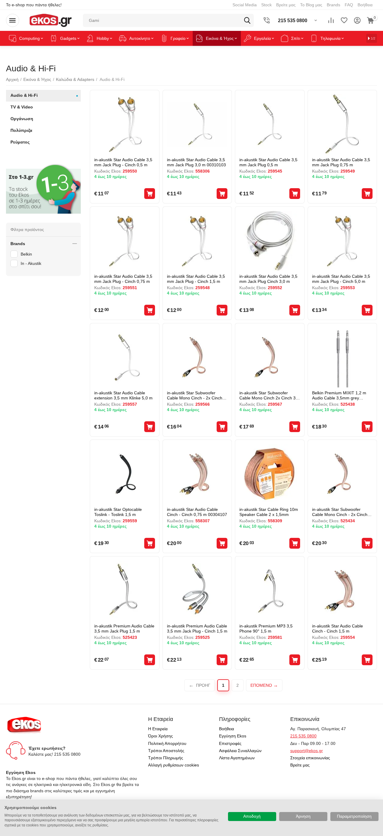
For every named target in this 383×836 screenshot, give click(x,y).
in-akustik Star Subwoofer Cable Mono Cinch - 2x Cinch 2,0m (194, 395)
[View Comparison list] (331, 20)
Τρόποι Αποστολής (166, 750)
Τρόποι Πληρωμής (165, 757)
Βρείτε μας (286, 4)
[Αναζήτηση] (247, 20)
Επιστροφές (230, 743)
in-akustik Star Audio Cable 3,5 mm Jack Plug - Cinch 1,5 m (196, 279)
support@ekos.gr (306, 750)
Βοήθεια (365, 4)
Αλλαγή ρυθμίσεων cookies (173, 765)
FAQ (349, 4)
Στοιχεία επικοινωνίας (310, 757)
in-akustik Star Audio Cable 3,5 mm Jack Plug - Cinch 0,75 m (123, 279)
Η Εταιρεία (158, 728)
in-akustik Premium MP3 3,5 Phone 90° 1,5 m (266, 628)
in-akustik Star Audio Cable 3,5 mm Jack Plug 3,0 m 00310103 (196, 162)
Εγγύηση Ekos (232, 736)
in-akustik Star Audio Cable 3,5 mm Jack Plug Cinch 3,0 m (268, 279)
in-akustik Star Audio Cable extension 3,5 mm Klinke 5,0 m (123, 395)
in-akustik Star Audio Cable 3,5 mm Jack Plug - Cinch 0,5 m (123, 162)
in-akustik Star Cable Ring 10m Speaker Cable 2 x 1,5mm (268, 512)
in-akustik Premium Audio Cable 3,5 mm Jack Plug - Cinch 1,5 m (197, 628)
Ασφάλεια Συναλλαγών (240, 750)
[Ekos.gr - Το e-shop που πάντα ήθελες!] (50, 20)
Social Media (244, 4)
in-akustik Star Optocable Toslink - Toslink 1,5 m (118, 512)
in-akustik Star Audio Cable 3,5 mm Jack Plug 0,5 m (268, 162)
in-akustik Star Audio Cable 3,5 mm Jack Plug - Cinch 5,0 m (341, 279)
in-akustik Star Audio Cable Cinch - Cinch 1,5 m (337, 628)
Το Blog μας (311, 4)
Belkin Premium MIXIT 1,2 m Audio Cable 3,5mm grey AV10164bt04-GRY (339, 395)
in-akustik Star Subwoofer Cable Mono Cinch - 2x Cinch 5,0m (339, 512)
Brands (333, 4)
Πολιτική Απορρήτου (167, 743)
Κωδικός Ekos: (108, 171)
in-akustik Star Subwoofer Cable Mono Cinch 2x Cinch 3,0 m (269, 395)
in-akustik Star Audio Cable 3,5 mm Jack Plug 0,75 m (341, 162)
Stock (266, 4)
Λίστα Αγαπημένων (237, 757)
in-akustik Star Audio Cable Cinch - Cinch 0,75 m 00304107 (197, 512)
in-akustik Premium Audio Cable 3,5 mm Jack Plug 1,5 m (124, 628)
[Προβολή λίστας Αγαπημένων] (344, 20)
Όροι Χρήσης (160, 736)
